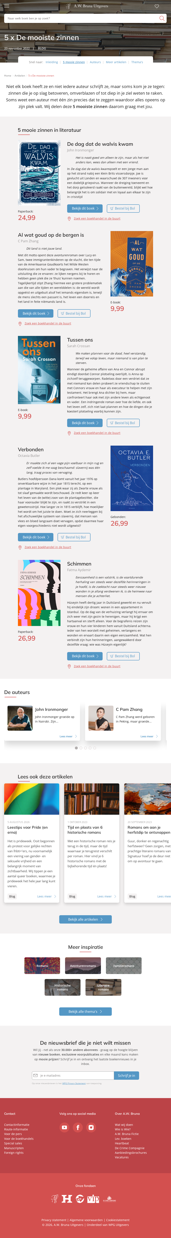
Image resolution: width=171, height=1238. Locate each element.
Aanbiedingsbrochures (131, 1153)
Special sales (13, 1143)
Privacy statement (53, 1220)
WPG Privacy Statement (74, 1083)
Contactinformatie (16, 1125)
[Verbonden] (132, 478)
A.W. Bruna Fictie (127, 1134)
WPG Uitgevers (118, 1225)
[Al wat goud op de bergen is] (132, 263)
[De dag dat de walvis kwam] (39, 172)
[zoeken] (162, 18)
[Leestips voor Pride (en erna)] (31, 843)
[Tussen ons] (39, 370)
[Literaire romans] (103, 987)
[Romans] (42, 965)
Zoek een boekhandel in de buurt (97, 218)
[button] (76, 748)
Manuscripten (14, 1148)
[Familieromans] (124, 965)
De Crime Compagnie (130, 1148)
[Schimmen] (39, 593)
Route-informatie (16, 1129)
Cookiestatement (118, 1220)
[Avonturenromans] (83, 965)
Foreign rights (14, 1153)
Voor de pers (13, 1134)
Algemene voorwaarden (86, 1220)
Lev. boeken (123, 1139)
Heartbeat (122, 1143)
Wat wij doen (124, 1125)
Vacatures (122, 1157)
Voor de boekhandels (19, 1139)
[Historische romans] (62, 987)
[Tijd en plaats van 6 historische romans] (91, 843)
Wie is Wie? (123, 1129)
